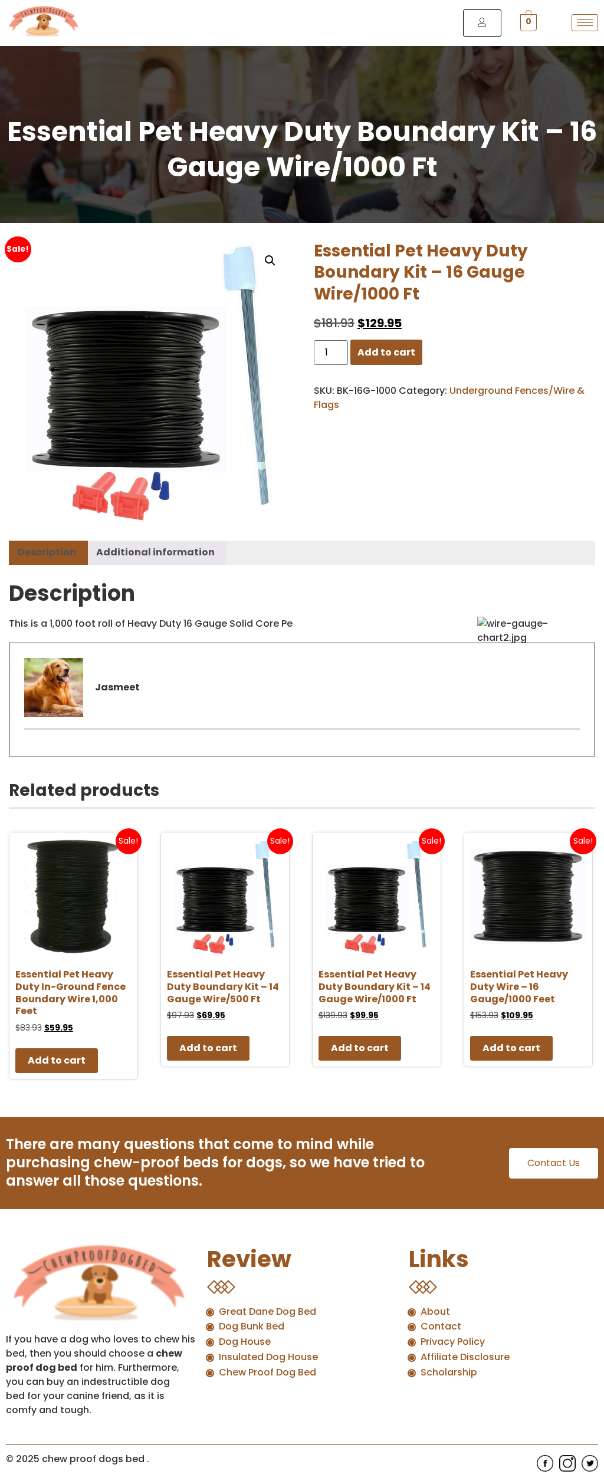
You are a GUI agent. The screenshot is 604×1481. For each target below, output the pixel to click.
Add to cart (386, 352)
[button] (270, 260)
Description (47, 552)
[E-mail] (31, 749)
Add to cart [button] (57, 1060)
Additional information (155, 552)
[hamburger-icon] (585, 22)
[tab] (47, 553)
